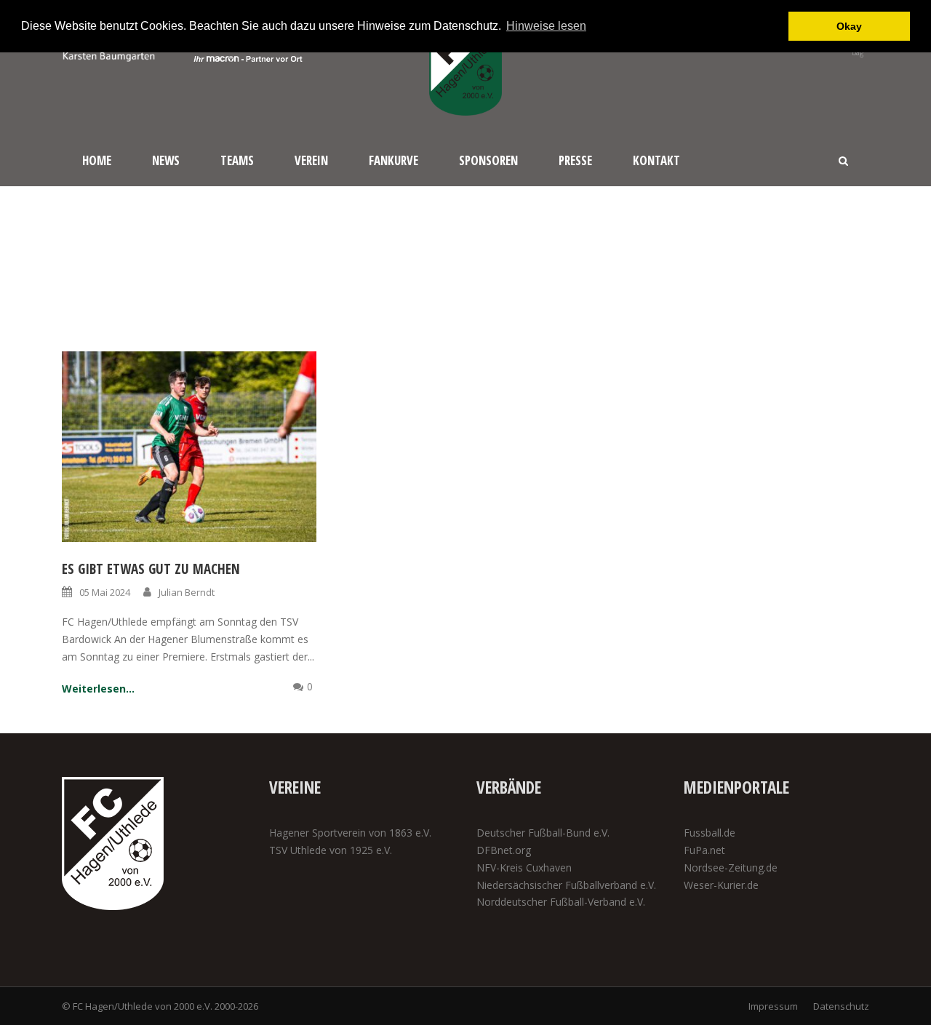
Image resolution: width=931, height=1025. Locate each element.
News (166, 160)
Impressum (773, 1006)
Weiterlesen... (98, 688)
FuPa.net (704, 850)
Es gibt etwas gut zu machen (151, 568)
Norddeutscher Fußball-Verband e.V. (560, 902)
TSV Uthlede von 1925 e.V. (330, 850)
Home (96, 160)
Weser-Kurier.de (721, 885)
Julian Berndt (187, 592)
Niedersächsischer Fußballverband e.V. (566, 885)
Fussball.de (709, 832)
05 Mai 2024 (104, 592)
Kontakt (656, 160)
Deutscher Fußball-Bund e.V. (543, 832)
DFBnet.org (503, 850)
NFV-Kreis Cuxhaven (524, 867)
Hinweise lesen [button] (546, 26)
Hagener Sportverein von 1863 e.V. (350, 832)
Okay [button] (849, 26)
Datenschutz (841, 1006)
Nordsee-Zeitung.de (731, 867)
